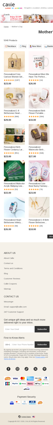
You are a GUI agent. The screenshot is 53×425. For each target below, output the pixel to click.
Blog (6, 273)
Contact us (8, 263)
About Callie (9, 258)
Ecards (7, 15)
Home (6, 27)
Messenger (8, 302)
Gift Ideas (35, 15)
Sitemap (7, 289)
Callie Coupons (10, 284)
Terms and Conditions (13, 268)
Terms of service (9, 359)
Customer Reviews (12, 278)
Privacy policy (40, 357)
